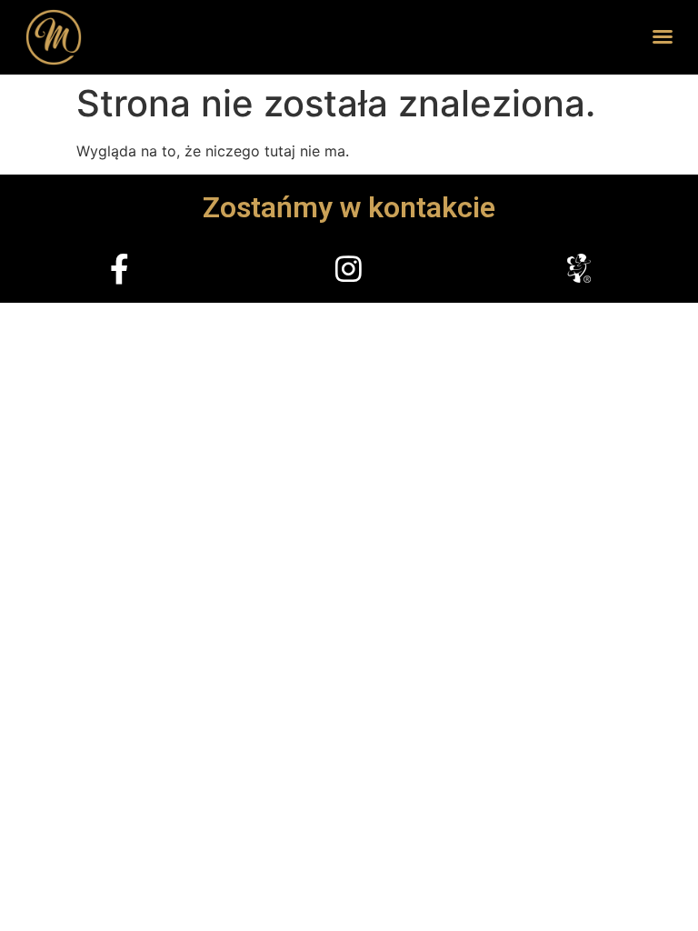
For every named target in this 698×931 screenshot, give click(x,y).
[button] (662, 36)
